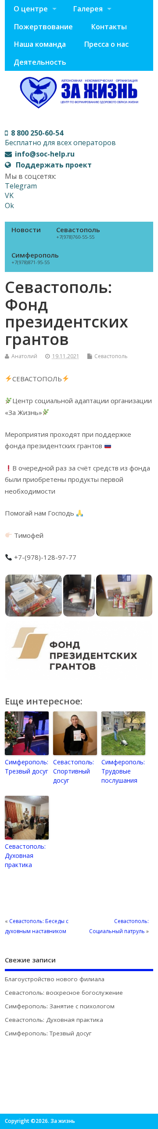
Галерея (88, 9)
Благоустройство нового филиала (54, 979)
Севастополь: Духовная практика (25, 855)
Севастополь (78, 232)
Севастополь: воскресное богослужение (64, 993)
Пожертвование (43, 26)
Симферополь (35, 258)
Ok (9, 205)
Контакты (109, 26)
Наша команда (40, 44)
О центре (31, 9)
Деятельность (40, 62)
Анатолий (24, 356)
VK (9, 195)
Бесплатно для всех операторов (60, 137)
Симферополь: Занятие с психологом (60, 1006)
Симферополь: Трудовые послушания (123, 771)
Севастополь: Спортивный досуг (73, 771)
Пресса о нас (106, 44)
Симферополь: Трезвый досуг (26, 766)
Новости (26, 229)
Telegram (21, 186)
